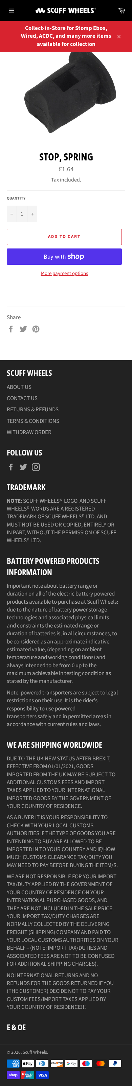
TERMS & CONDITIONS (33, 421)
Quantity (16, 198)
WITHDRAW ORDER (29, 432)
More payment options (64, 273)
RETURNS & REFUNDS (33, 410)
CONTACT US (22, 398)
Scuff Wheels (35, 1052)
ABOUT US (19, 387)
